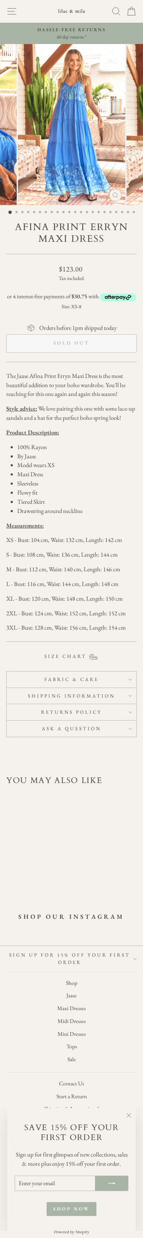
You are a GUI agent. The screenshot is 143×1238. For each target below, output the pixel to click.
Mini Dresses (72, 1034)
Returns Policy (71, 712)
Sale (71, 1059)
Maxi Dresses (71, 1008)
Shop (71, 983)
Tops (71, 1046)
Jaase (71, 995)
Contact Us (71, 1083)
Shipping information (71, 696)
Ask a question (71, 728)
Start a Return (71, 1096)
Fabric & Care (71, 679)
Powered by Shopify (71, 1231)
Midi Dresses (72, 1021)
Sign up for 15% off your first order (69, 958)
